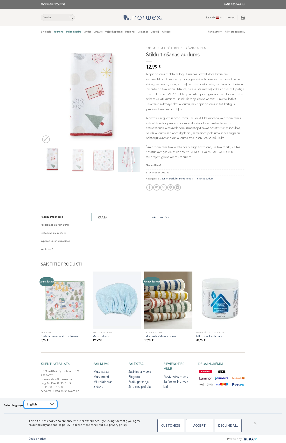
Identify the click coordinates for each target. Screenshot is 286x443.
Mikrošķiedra (73, 31)
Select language (13, 405)
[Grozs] (243, 17)
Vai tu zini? (47, 249)
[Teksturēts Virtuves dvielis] (168, 300)
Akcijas (166, 31)
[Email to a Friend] (163, 187)
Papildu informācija (52, 217)
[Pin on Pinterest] (170, 187)
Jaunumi (58, 31)
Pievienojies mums (175, 376)
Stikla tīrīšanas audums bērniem (61, 336)
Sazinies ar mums (139, 372)
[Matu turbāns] (117, 300)
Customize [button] (170, 425)
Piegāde (134, 377)
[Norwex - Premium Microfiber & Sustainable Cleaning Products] (143, 17)
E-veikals (46, 31)
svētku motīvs (160, 217)
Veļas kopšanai (114, 31)
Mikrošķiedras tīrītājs (209, 336)
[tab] (66, 217)
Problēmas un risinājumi (55, 225)
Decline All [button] (228, 425)
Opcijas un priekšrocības (55, 241)
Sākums (151, 48)
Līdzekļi (155, 31)
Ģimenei (143, 31)
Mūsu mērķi (101, 377)
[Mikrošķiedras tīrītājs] (220, 300)
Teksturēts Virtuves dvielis (160, 336)
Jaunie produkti (169, 178)
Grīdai (87, 31)
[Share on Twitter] (156, 187)
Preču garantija (138, 382)
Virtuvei (98, 31)
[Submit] (71, 17)
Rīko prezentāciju (235, 31)
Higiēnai (130, 31)
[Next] (133, 94)
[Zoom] (46, 139)
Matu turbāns (101, 336)
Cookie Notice (37, 438)
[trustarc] (249, 439)
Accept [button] (199, 425)
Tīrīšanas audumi (195, 48)
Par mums (213, 31)
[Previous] (47, 94)
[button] (255, 422)
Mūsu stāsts (101, 372)
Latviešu (211, 17)
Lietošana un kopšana (53, 233)
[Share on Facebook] (149, 187)
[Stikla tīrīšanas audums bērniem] (65, 300)
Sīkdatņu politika (140, 387)
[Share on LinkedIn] (177, 187)
